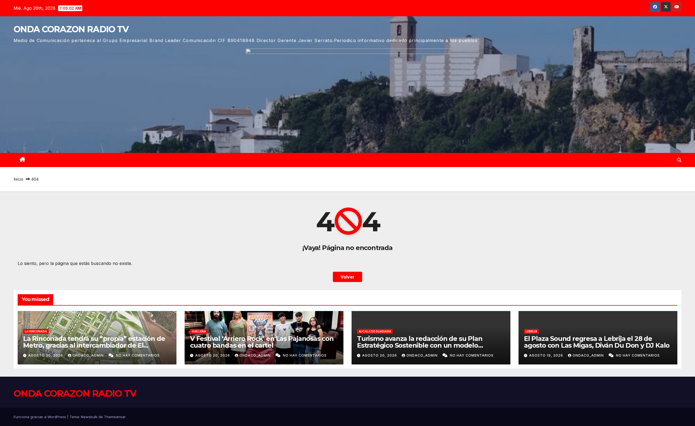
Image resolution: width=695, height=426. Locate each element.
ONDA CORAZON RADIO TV (71, 29)
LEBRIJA (531, 331)
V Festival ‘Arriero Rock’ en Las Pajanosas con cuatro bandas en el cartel (262, 342)
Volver (347, 277)
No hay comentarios (138, 355)
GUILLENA (199, 331)
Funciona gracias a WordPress (40, 417)
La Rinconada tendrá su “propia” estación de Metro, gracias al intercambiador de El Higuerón (94, 345)
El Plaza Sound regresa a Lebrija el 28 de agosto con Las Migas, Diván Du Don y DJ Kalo (596, 342)
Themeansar (115, 417)
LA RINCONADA (36, 331)
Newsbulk (89, 417)
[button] (679, 160)
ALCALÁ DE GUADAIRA (375, 331)
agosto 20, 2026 (46, 355)
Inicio (18, 179)
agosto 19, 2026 (546, 355)
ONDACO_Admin (88, 355)
